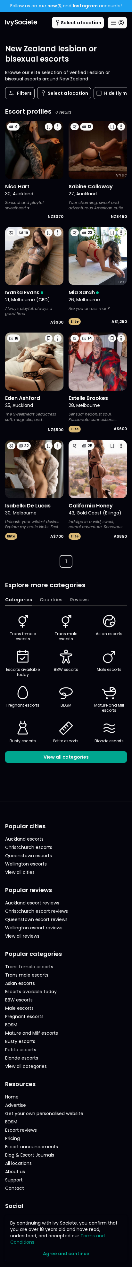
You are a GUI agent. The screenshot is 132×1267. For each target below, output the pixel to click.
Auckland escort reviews (32, 903)
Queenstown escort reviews (36, 919)
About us (15, 1171)
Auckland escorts (24, 839)
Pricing (12, 1138)
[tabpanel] (66, 688)
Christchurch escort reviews (36, 911)
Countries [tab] (51, 599)
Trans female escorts (23, 636)
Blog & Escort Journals (29, 1155)
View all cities (20, 872)
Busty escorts (23, 741)
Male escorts (109, 669)
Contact (14, 1188)
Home (12, 1097)
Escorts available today (23, 672)
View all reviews (22, 936)
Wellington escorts (26, 864)
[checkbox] (99, 93)
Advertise (15, 1105)
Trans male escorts (66, 636)
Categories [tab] (18, 599)
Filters (24, 93)
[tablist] (66, 600)
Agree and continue (66, 1253)
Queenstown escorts (28, 855)
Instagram (85, 6)
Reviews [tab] (79, 599)
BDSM (66, 705)
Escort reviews (21, 1130)
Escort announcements (31, 1146)
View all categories (66, 757)
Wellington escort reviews (33, 928)
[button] (49, 127)
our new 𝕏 (50, 6)
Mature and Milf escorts (109, 707)
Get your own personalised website (44, 1113)
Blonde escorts (109, 741)
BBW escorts (66, 669)
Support (14, 1180)
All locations (18, 1163)
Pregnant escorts (22, 705)
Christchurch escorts (28, 847)
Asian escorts (109, 633)
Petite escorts (65, 741)
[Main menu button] (117, 22)
